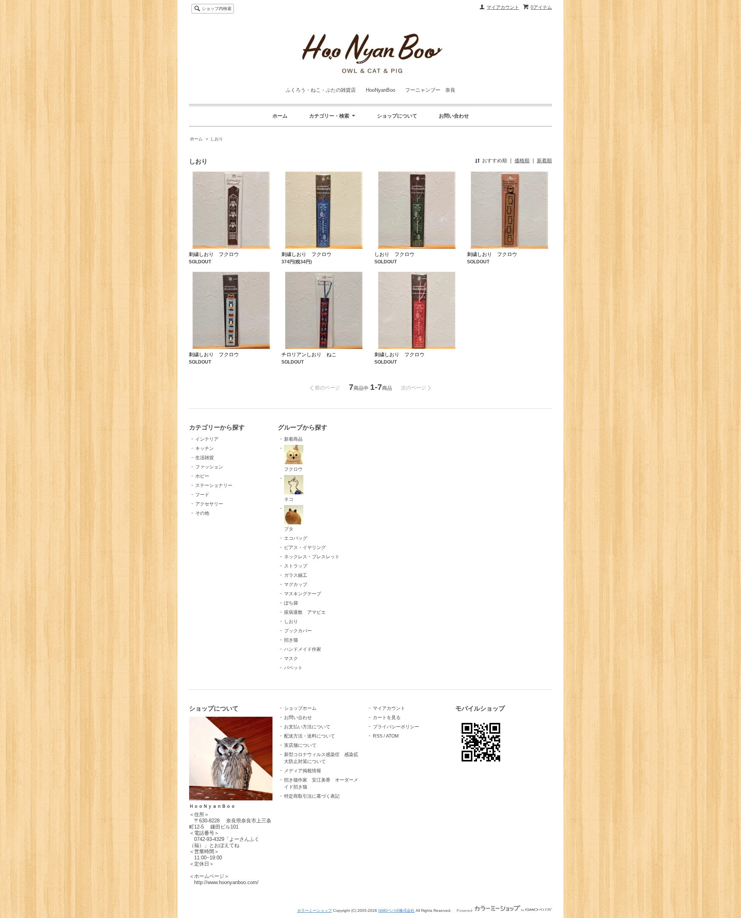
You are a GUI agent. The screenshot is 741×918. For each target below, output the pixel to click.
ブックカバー (298, 630)
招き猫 (291, 640)
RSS (377, 736)
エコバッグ (295, 538)
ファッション (209, 467)
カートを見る (387, 717)
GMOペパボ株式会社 (396, 910)
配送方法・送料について (309, 736)
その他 (202, 513)
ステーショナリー (213, 485)
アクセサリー (209, 504)
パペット (293, 667)
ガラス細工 (295, 575)
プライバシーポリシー (396, 726)
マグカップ (295, 584)
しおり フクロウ (394, 254)
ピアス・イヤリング (305, 547)
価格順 (522, 160)
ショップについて (397, 116)
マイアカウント (503, 7)
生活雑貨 (204, 457)
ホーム (280, 116)
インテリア (206, 439)
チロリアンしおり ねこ (309, 354)
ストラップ (295, 566)
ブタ (288, 529)
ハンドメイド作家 (302, 649)
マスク (291, 658)
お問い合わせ (454, 116)
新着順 (544, 160)
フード (202, 494)
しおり (216, 138)
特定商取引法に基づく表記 (312, 796)
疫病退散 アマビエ (305, 612)
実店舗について (300, 745)
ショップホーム (300, 708)
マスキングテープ (302, 593)
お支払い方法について (307, 726)
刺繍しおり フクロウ (214, 254)
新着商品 (293, 439)
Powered (465, 910)
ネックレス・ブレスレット (312, 556)
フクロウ (293, 469)
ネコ (288, 499)
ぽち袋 (291, 603)
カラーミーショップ (314, 910)
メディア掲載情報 (302, 770)
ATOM (392, 736)
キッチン (204, 448)
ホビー (202, 476)
